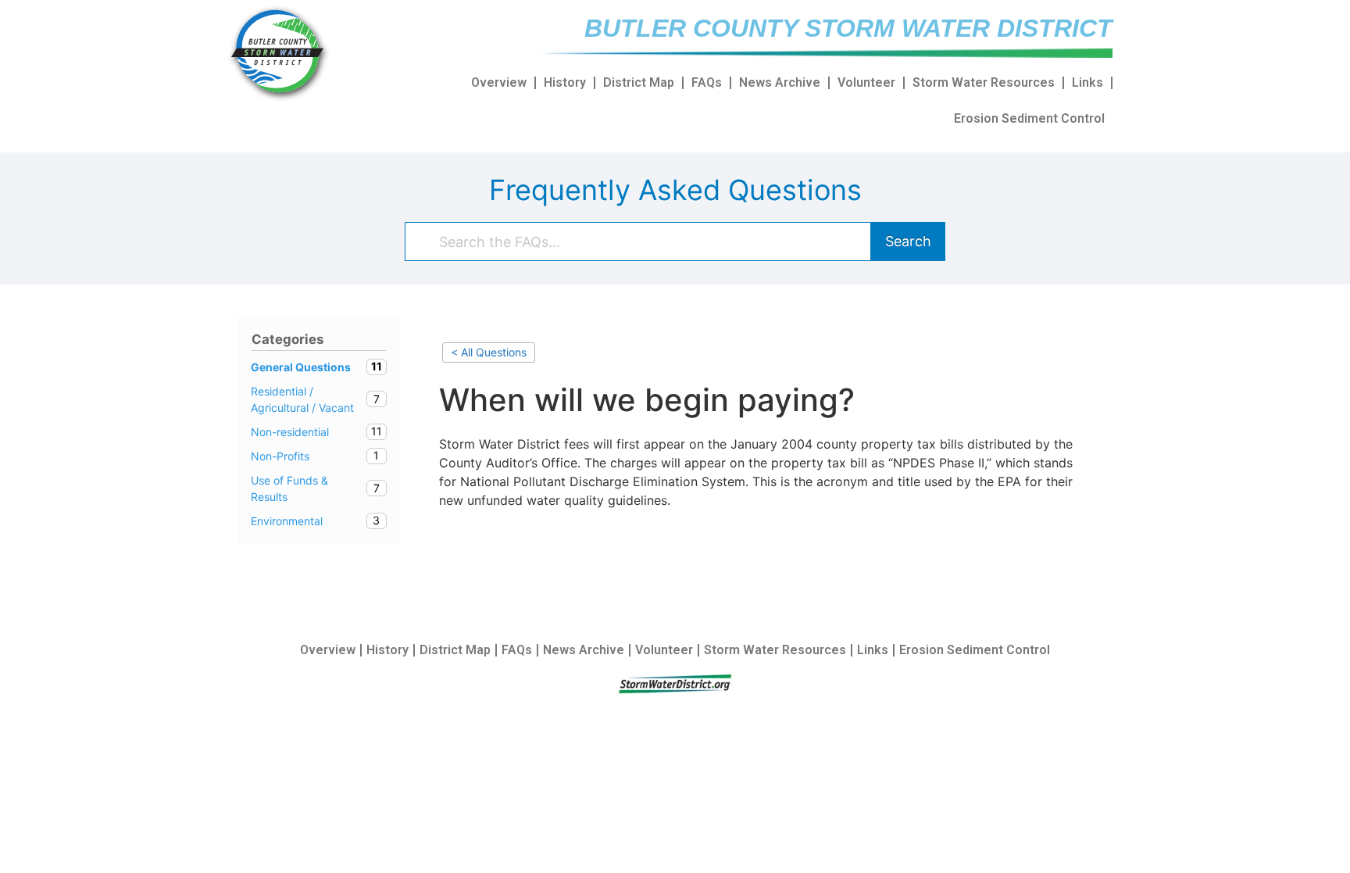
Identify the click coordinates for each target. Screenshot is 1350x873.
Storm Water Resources (983, 82)
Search (908, 241)
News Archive (779, 82)
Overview (499, 82)
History (565, 82)
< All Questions (489, 352)
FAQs (706, 82)
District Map (638, 82)
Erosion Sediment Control (1029, 118)
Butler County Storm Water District (848, 28)
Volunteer (866, 82)
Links (1087, 82)
